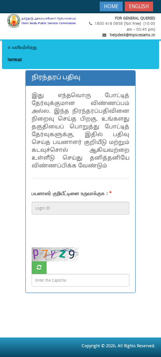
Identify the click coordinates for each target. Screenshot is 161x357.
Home (111, 7)
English (139, 7)
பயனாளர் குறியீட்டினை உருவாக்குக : (71, 193)
